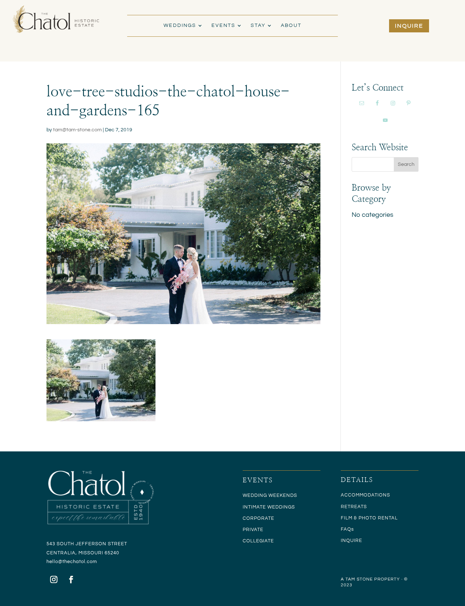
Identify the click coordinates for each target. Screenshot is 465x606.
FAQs (347, 529)
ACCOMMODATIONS (365, 495)
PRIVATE (253, 529)
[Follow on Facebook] (71, 579)
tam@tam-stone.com (77, 129)
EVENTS (223, 25)
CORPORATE (258, 518)
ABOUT (291, 25)
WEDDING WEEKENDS (270, 495)
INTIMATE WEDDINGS (269, 507)
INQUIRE (409, 26)
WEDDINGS (179, 25)
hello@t (55, 561)
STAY (258, 25)
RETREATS (354, 506)
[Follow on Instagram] (53, 579)
